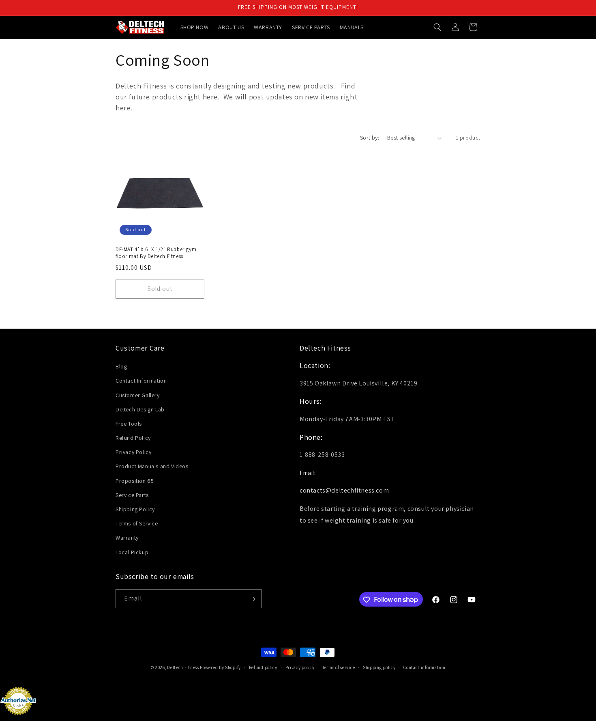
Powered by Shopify (220, 667)
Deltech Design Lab (140, 409)
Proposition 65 (135, 480)
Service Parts (132, 495)
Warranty (127, 538)
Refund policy (263, 667)
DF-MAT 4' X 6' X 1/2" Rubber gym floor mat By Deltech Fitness (156, 253)
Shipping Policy (135, 509)
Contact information (424, 667)
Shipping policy (379, 667)
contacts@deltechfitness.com (344, 490)
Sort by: (369, 137)
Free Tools (129, 423)
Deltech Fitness (183, 667)
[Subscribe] (252, 599)
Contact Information (141, 381)
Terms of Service (137, 523)
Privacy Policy (133, 452)
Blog (121, 366)
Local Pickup (132, 552)
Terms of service (338, 667)
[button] (437, 27)
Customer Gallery (138, 395)
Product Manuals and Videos (152, 466)
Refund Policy (133, 438)
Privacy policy (300, 667)
